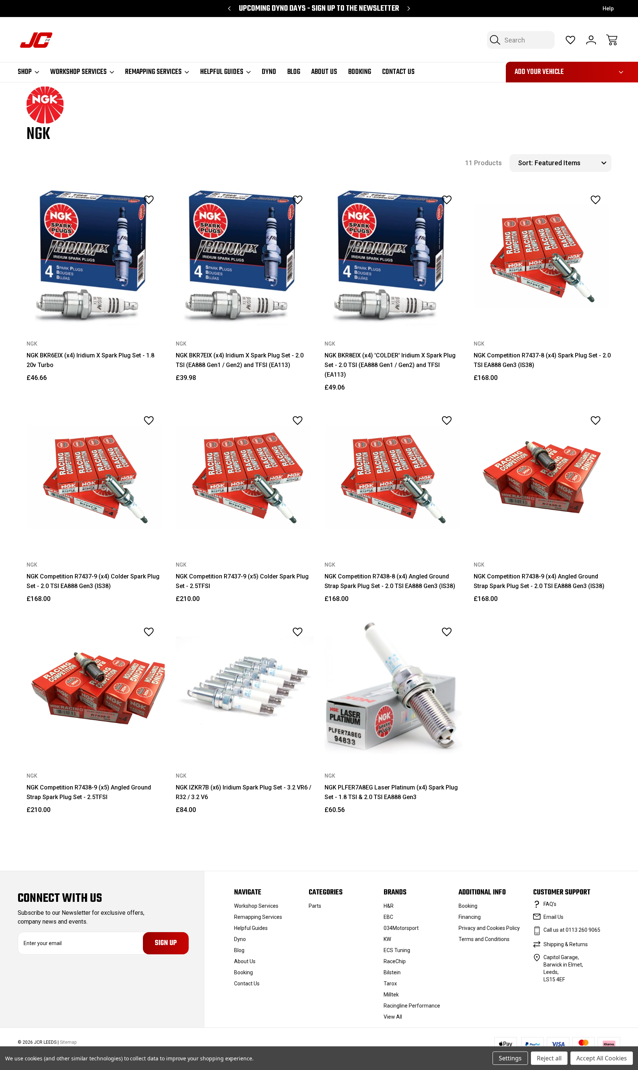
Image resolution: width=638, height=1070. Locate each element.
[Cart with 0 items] (611, 39)
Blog (293, 72)
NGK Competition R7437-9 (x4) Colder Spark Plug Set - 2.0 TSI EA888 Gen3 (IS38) (93, 581)
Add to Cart (95, 308)
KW (387, 939)
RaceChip (395, 961)
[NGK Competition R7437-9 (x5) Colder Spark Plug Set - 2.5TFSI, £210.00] (245, 477)
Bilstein (392, 972)
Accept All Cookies (601, 1058)
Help (608, 8)
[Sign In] (591, 39)
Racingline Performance (412, 1006)
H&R (389, 906)
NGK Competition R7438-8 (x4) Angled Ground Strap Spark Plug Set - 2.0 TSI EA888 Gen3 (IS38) (390, 581)
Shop (25, 72)
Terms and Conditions (484, 939)
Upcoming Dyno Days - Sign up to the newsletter (319, 8)
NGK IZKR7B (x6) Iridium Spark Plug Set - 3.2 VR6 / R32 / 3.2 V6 (243, 792)
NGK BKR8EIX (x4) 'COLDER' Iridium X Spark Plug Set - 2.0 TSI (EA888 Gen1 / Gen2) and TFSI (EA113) (390, 365)
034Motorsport (401, 928)
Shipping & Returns (565, 944)
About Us (324, 72)
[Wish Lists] (570, 39)
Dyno (269, 72)
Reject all (549, 1058)
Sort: (525, 163)
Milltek (391, 995)
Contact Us (398, 72)
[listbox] (572, 163)
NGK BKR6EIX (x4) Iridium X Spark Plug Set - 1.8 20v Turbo (90, 360)
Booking (359, 72)
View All (393, 1017)
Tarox (390, 983)
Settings (510, 1058)
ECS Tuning (397, 950)
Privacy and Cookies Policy (489, 928)
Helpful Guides (221, 72)
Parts (315, 906)
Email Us (553, 917)
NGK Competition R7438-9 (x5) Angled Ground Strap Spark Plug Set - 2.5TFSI (89, 792)
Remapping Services (153, 72)
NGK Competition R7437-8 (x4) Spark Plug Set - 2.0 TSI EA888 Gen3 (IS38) (542, 360)
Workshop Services (78, 72)
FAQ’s (549, 904)
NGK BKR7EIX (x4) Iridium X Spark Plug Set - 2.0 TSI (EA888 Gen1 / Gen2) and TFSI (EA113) (239, 360)
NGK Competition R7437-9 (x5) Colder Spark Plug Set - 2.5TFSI (242, 581)
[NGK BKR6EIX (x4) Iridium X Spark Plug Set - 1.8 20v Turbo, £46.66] (96, 256)
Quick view (128, 216)
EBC (388, 917)
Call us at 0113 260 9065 (571, 930)
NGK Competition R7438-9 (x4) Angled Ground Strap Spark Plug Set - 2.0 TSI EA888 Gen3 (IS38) (539, 581)
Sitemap (68, 1042)
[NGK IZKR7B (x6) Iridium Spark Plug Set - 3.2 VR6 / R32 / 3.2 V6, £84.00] (245, 688)
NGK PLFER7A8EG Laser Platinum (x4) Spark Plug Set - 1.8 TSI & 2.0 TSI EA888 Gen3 (391, 792)
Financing (470, 917)
